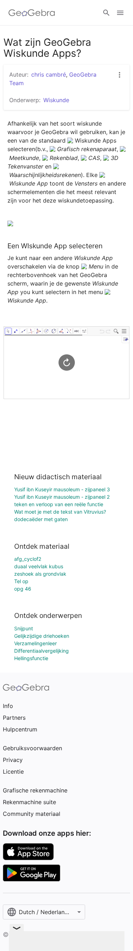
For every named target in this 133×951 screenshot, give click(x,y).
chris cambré (48, 74)
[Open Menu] (120, 13)
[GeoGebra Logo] (32, 12)
